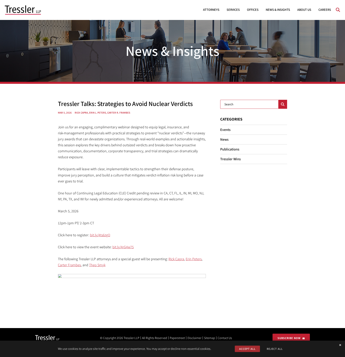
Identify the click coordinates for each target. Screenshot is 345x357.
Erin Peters (194, 259)
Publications (229, 149)
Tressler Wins (230, 159)
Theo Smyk (97, 265)
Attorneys (211, 9)
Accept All (247, 349)
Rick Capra (176, 259)
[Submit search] (283, 104)
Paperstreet (177, 338)
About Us (304, 9)
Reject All (275, 349)
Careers (324, 9)
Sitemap (209, 338)
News (224, 139)
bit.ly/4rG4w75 (123, 247)
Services (233, 9)
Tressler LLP (131, 338)
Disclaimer (194, 338)
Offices (253, 9)
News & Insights (278, 9)
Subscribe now (289, 338)
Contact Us (225, 338)
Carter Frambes (69, 265)
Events (225, 129)
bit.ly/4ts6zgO (100, 235)
